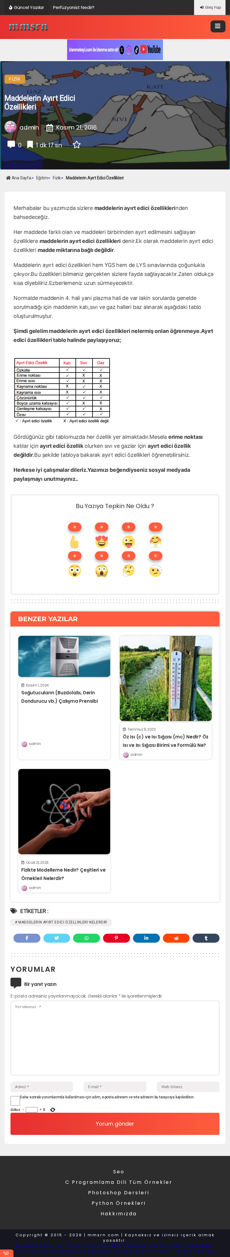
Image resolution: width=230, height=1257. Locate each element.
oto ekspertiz (95, 1251)
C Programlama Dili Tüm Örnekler (118, 1182)
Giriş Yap (213, 7)
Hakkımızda (119, 1213)
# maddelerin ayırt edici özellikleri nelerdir (61, 922)
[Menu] (218, 26)
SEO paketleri (129, 1245)
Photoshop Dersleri (118, 1192)
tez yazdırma (57, 1251)
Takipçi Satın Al (87, 1245)
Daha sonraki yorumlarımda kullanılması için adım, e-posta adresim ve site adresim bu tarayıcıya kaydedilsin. (107, 1097)
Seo (119, 1171)
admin (35, 743)
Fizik (15, 79)
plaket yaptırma (172, 1245)
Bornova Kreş (195, 1251)
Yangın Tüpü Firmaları (145, 1251)
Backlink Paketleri (40, 1245)
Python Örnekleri (119, 1203)
